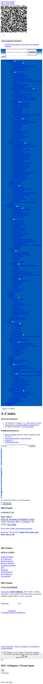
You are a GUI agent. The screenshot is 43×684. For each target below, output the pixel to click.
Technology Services (20, 178)
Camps (15, 301)
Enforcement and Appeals (21, 254)
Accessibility (6, 576)
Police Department (19, 170)
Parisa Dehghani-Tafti (20, 137)
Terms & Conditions (21, 646)
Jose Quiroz (17, 127)
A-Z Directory (6, 559)
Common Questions (8, 565)
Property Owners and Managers (23, 394)
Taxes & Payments (19, 383)
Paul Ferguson (18, 139)
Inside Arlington (18, 235)
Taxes (11, 364)
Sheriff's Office (18, 196)
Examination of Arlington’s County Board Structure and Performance (27, 115)
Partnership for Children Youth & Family (26, 336)
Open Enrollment (19, 86)
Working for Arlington (20, 85)
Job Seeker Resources (20, 75)
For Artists (16, 327)
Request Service (7, 561)
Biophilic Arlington (19, 96)
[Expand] (15, 72)
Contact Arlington (7, 648)
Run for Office (18, 353)
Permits (15, 260)
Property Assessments (20, 366)
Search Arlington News (21, 234)
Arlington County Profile (21, 209)
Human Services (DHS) (21, 165)
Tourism (12, 295)
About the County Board (21, 103)
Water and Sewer (19, 386)
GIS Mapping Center (20, 215)
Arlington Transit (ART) (21, 280)
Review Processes (19, 262)
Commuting (17, 284)
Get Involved (17, 111)
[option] (23, 36)
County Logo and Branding (22, 239)
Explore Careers (18, 73)
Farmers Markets (18, 304)
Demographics (18, 211)
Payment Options (19, 379)
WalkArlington (18, 289)
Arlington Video (18, 222)
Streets (15, 288)
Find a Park (17, 306)
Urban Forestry (18, 276)
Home (4, 408)
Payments (12, 373)
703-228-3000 (29, 427)
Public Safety (13, 185)
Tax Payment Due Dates (21, 381)
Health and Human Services (18, 340)
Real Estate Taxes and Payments (24, 368)
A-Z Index (8, 405)
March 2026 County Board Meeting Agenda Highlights (25, 242)
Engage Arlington (15, 181)
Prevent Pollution (19, 271)
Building (12, 250)
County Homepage (7, 646)
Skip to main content (7, 3)
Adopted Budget (18, 64)
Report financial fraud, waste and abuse (18, 438)
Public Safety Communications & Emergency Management (24, 173)
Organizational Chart (20, 124)
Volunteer (16, 200)
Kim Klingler (17, 133)
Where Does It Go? (19, 397)
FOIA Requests (6, 572)
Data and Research (15, 208)
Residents (8, 321)
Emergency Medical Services (23, 163)
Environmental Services (21, 159)
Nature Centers (18, 310)
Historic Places (18, 332)
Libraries (16, 308)
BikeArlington (18, 282)
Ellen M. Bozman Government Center (17, 519)
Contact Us (8, 440)
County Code (17, 113)
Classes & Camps (15, 338)
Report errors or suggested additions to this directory (22, 425)
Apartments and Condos (21, 392)
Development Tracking (20, 213)
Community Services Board (22, 94)
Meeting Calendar (15, 183)
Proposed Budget (19, 70)
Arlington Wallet (18, 68)
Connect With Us (19, 224)
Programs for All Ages (20, 314)
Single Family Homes (20, 396)
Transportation (14, 278)
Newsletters (17, 226)
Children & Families (16, 334)
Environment (13, 263)
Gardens (16, 269)
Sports (15, 316)
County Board (14, 101)
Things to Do (13, 297)
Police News (17, 237)
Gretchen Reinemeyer (20, 131)
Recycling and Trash (16, 390)
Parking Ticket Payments (21, 384)
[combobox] (11, 41)
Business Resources (11, 403)
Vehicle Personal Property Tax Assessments (27, 371)
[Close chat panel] (3, 670)
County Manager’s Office (21, 153)
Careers (11, 72)
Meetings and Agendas (20, 107)
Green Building (18, 256)
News (11, 219)
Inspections (17, 258)
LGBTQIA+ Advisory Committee (24, 99)
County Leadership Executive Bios (24, 122)
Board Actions (18, 109)
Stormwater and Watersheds (22, 273)
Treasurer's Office (19, 180)
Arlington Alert (18, 187)
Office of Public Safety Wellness (24, 202)
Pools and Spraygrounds (21, 312)
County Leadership (15, 118)
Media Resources (19, 230)
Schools (11, 293)
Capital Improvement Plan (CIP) (24, 66)
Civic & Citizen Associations (22, 343)
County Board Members (21, 105)
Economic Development (21, 157)
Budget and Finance (15, 62)
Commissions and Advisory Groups (21, 88)
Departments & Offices (16, 142)
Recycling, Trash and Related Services (26, 275)
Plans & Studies (14, 248)
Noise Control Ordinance (17, 360)
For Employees (6, 574)
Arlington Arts (18, 325)
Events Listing (18, 232)
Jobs (2, 568)
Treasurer (16, 129)
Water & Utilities (14, 399)
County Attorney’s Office (21, 150)
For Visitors (17, 329)
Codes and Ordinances (20, 252)
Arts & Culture (18, 299)
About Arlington (10, 206)
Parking (15, 286)
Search (3, 52)
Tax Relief (16, 370)
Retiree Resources (19, 77)
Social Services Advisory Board (23, 98)
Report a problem (10, 435)
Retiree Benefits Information (22, 79)
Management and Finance (21, 167)
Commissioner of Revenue (22, 144)
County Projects (14, 140)
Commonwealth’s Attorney (22, 189)
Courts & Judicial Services (22, 155)
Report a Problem (7, 563)
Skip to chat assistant (8, 2)
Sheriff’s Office (18, 176)
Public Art (16, 330)
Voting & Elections (15, 401)
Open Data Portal (19, 217)
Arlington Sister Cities (16, 317)
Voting (11, 204)
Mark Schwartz (18, 135)
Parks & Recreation (19, 168)
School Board (17, 126)
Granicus (36, 652)
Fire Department (18, 161)
